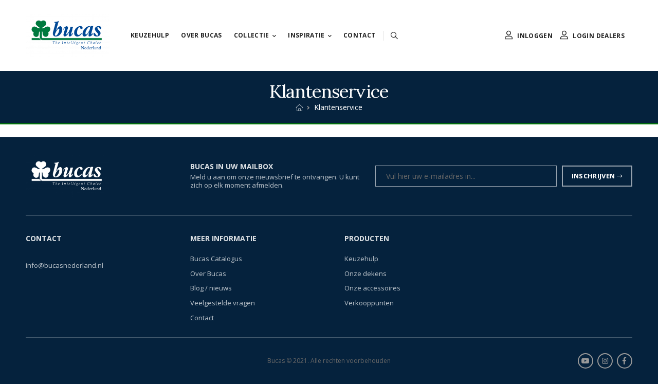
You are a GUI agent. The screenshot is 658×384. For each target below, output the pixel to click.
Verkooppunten (369, 302)
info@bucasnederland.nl (64, 265)
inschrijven (593, 175)
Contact (359, 35)
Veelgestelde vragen (222, 302)
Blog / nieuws (211, 288)
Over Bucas (201, 35)
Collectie (251, 35)
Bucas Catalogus (216, 259)
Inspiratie (306, 35)
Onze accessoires (372, 288)
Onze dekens (365, 273)
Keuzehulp (150, 35)
